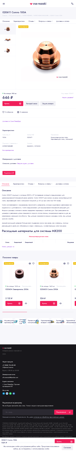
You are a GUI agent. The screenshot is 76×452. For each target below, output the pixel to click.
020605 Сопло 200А (49, 289)
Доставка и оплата (62, 21)
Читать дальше (7, 247)
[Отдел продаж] (72, 3)
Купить (10, 303)
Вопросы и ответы (46, 21)
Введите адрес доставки (25, 163)
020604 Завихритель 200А (16, 289)
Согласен (67, 447)
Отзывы (31, 21)
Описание (6, 21)
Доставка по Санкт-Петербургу (11, 121)
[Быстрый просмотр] (25, 303)
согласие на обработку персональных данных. (49, 417)
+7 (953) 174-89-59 (9, 365)
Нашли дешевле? (68, 97)
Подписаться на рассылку (12, 403)
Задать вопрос (48, 103)
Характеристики (19, 21)
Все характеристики (8, 150)
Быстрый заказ (31, 103)
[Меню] (3, 3)
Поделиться (8, 173)
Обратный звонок (7, 367)
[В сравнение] (29, 263)
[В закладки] (33, 263)
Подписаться (61, 412)
